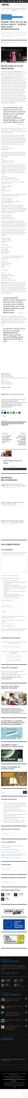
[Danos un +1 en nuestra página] (15, 985)
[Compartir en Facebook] (18, 42)
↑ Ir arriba (14, 1086)
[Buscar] (3, 1)
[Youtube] (22, 1)
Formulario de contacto (14, 594)
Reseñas (9, 18)
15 (26, 1026)
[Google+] (11, 1)
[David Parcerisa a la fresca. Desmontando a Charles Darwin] (2, 999)
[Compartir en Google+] (23, 42)
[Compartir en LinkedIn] (26, 42)
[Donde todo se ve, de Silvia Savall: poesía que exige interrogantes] (14, 54)
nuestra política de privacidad (11, 597)
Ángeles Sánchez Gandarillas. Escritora (10, 851)
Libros (20, 17)
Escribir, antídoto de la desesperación (10, 849)
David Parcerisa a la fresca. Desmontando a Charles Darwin (13, 1000)
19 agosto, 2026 (18, 487)
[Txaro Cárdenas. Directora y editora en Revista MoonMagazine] (2, 1026)
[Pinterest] (17, 1)
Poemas (21, 423)
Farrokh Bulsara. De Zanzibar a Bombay (10, 857)
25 (26, 998)
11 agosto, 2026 (18, 505)
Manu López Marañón (8, 487)
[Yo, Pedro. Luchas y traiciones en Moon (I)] (2, 1007)
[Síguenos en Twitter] (2, 894)
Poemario (16, 423)
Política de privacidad (19, 651)
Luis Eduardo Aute (5, 1060)
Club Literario (6, 15)
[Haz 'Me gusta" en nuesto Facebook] (15, 894)
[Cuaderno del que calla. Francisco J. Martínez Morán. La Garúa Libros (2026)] (14, 496)
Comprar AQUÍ (5, 387)
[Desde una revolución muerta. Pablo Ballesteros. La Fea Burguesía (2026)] (14, 532)
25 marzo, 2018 (4, 44)
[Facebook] (8, 1)
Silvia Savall (4, 424)
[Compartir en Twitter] (21, 42)
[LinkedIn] (14, 1)
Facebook (7, 469)
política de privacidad (12, 575)
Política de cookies (22, 1067)
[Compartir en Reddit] (26, 43)
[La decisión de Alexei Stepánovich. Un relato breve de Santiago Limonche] (2, 1013)
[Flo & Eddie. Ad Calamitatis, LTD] (2, 1020)
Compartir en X (21, 124)
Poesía (3, 18)
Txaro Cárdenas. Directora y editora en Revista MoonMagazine (13, 1027)
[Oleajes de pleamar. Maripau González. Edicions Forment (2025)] (14, 514)
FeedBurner (18, 660)
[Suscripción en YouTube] (2, 899)
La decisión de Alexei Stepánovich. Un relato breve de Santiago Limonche (13, 1014)
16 (26, 1006)
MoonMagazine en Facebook (13, 877)
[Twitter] (19, 1)
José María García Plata (9, 17)
